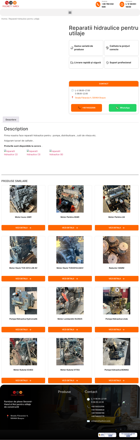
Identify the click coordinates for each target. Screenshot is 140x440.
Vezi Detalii (21, 227)
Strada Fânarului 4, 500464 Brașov (90, 98)
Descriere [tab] (11, 119)
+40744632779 (97, 416)
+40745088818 (97, 410)
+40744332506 (97, 406)
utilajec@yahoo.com (100, 421)
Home (4, 19)
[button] (70, 12)
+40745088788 (97, 413)
